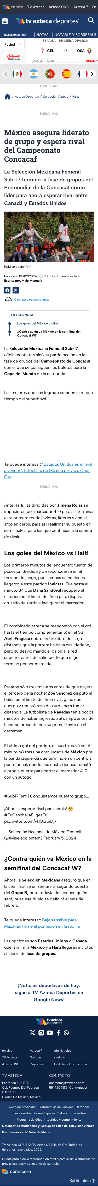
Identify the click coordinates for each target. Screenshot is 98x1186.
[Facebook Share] (7, 290)
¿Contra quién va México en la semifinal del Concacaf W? (48, 333)
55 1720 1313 (58, 1087)
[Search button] (91, 21)
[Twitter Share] (16, 290)
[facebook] (58, 1034)
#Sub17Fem (15, 796)
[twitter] (32, 1034)
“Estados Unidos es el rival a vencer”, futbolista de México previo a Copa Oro (48, 470)
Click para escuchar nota (31, 299)
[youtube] (50, 1034)
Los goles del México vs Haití (38, 323)
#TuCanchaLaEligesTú (25, 814)
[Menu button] (5, 21)
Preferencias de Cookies (55, 1107)
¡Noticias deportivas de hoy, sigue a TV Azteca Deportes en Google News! (49, 993)
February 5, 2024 (59, 838)
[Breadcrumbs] (9, 96)
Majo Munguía (32, 280)
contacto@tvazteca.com (66, 1083)
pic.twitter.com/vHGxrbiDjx (30, 821)
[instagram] (41, 1034)
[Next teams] (92, 74)
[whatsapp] (66, 1033)
